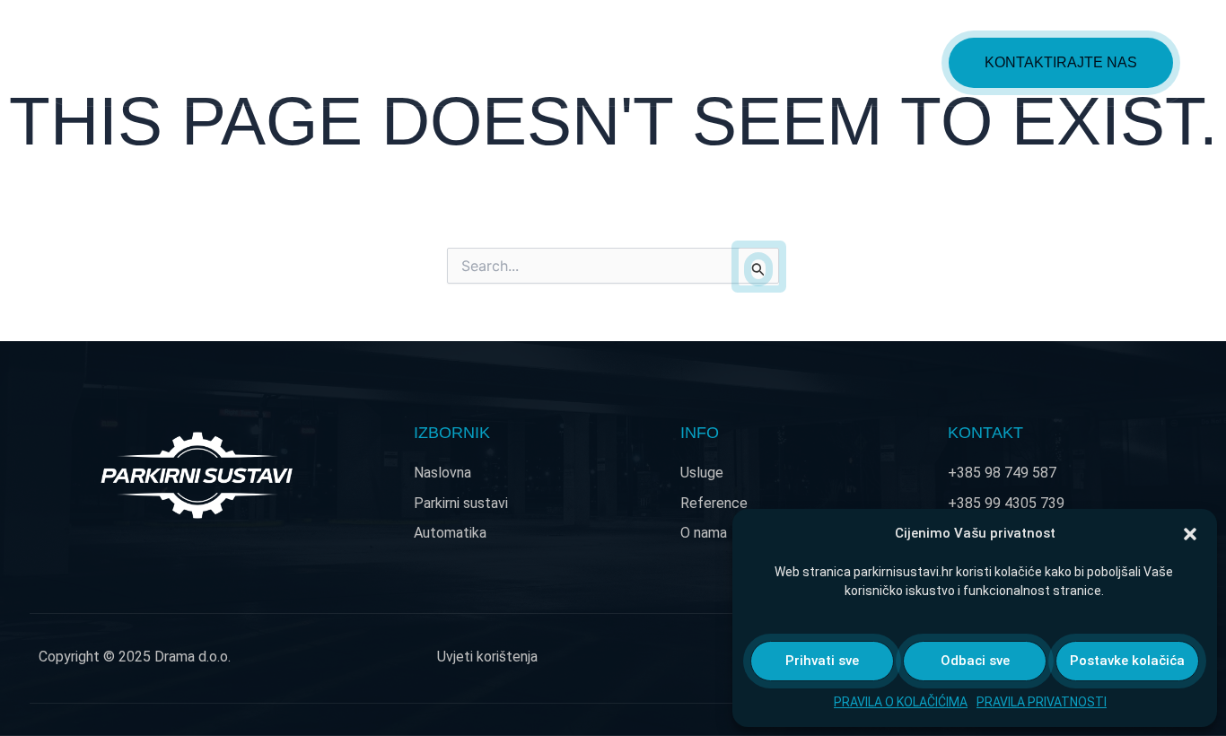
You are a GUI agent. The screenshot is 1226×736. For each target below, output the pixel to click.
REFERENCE (779, 62)
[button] (1190, 534)
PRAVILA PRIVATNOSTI (1041, 702)
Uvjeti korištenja (487, 656)
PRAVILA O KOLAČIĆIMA (901, 702)
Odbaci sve (975, 661)
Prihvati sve (822, 661)
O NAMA (889, 62)
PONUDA (546, 62)
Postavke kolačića (1127, 661)
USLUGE (667, 62)
